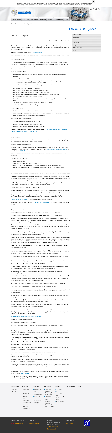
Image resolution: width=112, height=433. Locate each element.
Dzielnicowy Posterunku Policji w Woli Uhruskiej (49, 405)
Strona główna (14, 23)
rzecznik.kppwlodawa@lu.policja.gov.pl (57, 149)
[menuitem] (17, 19)
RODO (74, 50)
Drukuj (68, 40)
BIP (24, 398)
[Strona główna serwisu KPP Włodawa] (91, 9)
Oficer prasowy (60, 396)
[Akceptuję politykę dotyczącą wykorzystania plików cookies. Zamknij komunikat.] (93, 1)
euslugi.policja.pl (25, 373)
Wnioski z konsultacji (36, 403)
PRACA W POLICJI (77, 47)
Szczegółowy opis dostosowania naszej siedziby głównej (26, 316)
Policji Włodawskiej (37, 52)
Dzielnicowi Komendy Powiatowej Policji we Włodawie (49, 392)
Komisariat (59, 393)
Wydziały (14, 391)
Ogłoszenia (26, 412)
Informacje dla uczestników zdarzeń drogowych (26, 394)
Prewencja (76, 40)
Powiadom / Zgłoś (59, 398)
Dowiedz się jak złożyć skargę (19, 199)
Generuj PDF (59, 40)
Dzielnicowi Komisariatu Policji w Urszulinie (48, 399)
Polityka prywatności (51, 429)
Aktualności (26, 389)
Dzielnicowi (76, 42)
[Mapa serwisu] (94, 9)
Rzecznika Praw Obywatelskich (42, 202)
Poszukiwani (26, 400)
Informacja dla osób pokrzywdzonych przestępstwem (38, 392)
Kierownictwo (77, 34)
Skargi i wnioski (60, 401)
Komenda (58, 391)
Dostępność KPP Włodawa (27, 409)
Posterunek (59, 389)
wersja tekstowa (69, 423)
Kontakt (75, 45)
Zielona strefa (37, 400)
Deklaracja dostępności (26, 23)
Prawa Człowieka (27, 402)
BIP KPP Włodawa (19, 423)
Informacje (76, 37)
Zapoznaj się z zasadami (52, 426)
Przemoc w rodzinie (37, 397)
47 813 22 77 (21, 150)
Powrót (51, 40)
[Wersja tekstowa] (96, 9)
